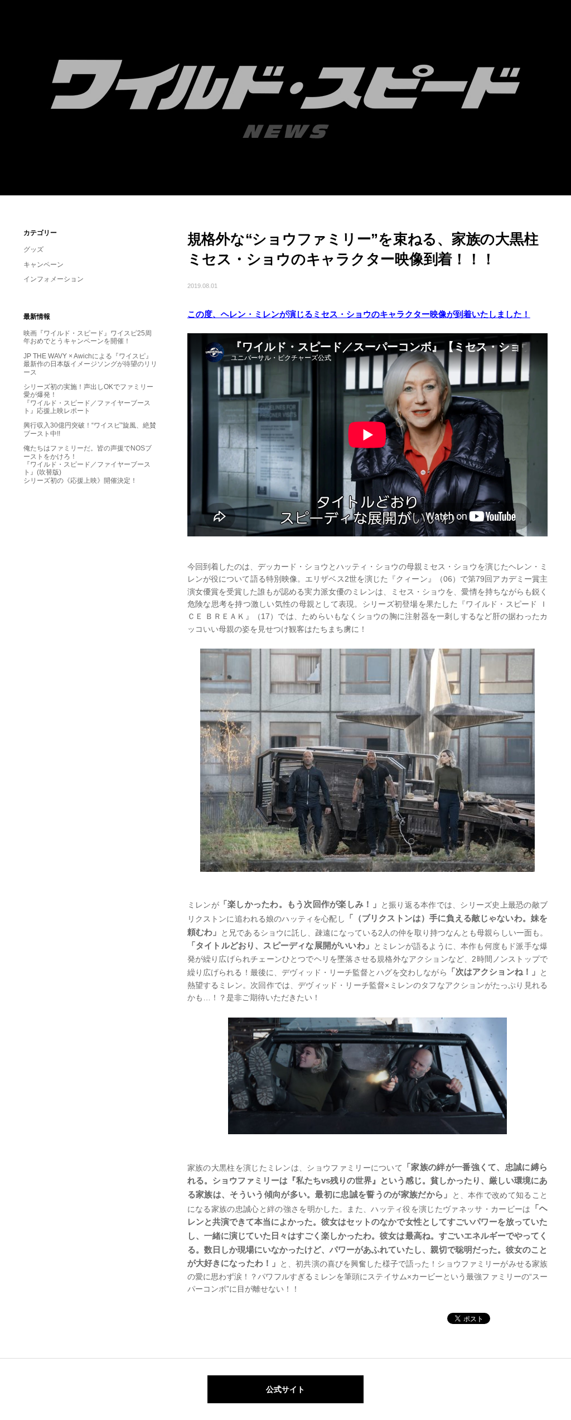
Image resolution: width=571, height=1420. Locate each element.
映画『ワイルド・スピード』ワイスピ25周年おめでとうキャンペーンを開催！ (87, 337)
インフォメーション (53, 279)
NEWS (285, 97)
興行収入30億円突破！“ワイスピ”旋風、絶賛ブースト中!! (89, 429)
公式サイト (285, 1389)
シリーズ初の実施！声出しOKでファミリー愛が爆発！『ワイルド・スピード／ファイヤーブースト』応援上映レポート (88, 399)
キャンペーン (43, 264)
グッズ (33, 249)
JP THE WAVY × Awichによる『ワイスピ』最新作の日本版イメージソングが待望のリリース (90, 364)
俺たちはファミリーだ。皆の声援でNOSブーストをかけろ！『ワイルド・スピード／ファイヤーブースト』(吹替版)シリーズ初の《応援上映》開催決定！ (87, 464)
